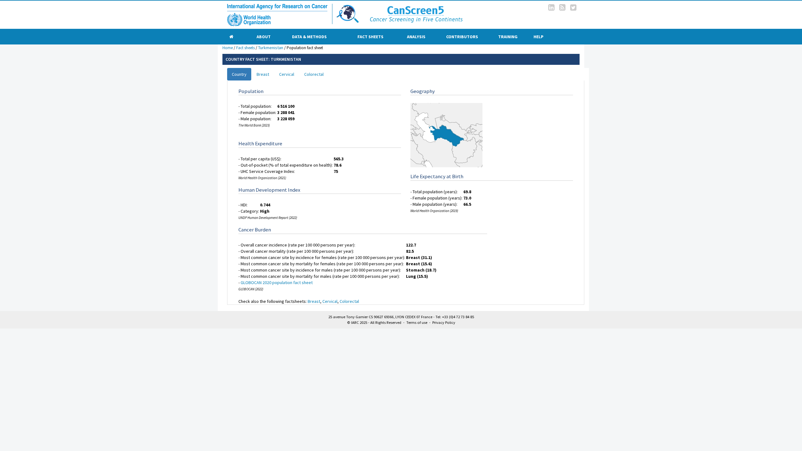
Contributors (462, 36)
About (264, 36)
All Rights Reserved (385, 322)
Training (508, 36)
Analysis (416, 36)
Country (239, 74)
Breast (263, 74)
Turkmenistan (270, 47)
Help (539, 36)
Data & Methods (309, 36)
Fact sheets (370, 36)
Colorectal (314, 74)
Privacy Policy (443, 322)
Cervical (286, 74)
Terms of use (416, 322)
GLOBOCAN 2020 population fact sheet (277, 282)
